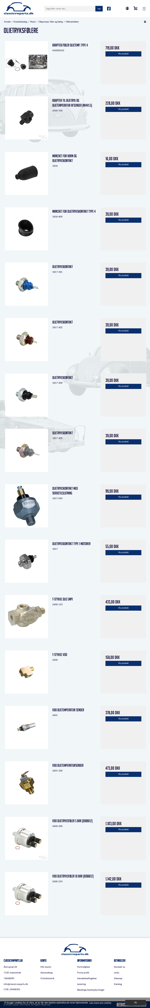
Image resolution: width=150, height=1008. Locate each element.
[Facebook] (109, 9)
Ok (135, 1003)
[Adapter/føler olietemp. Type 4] (26, 64)
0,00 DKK (135, 8)
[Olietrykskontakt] (26, 285)
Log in (127, 8)
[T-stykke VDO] (26, 673)
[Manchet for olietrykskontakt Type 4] (26, 230)
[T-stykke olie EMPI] (26, 618)
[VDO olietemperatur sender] (26, 729)
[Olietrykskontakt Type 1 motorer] (26, 562)
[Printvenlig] (145, 22)
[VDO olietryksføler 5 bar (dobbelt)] (26, 840)
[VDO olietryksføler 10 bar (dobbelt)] (26, 895)
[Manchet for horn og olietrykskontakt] (26, 175)
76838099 (9, 978)
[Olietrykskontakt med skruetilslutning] (26, 507)
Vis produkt (123, 54)
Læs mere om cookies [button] (100, 1003)
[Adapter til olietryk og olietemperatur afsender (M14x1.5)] (26, 119)
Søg (99, 9)
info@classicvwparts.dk (16, 984)
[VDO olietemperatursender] (26, 784)
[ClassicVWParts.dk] (19, 8)
